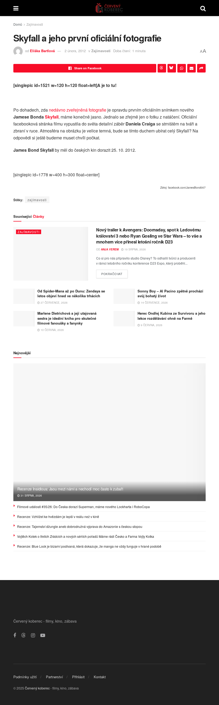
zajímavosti (37, 199)
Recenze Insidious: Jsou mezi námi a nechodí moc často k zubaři (70, 488)
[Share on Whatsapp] (181, 68)
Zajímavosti (34, 24)
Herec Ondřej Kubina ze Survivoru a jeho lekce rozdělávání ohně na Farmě (171, 316)
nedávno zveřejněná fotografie (77, 110)
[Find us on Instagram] (33, 635)
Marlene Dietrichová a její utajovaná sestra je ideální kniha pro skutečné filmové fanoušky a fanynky (66, 318)
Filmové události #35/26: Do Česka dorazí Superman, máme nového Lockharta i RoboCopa (83, 506)
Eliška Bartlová (42, 50)
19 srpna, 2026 (135, 249)
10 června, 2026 (52, 330)
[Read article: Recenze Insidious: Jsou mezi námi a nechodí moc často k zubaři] (109, 432)
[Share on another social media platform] (201, 68)
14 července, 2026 (154, 302)
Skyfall (51, 117)
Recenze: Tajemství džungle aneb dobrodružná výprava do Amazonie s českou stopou (79, 526)
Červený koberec (37, 688)
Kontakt (100, 676)
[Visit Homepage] (109, 8)
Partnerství (54, 676)
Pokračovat (114, 273)
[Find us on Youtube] (42, 635)
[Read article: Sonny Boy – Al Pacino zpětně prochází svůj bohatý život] (124, 296)
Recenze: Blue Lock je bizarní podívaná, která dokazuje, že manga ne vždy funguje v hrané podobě (89, 546)
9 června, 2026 (151, 325)
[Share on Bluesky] (171, 68)
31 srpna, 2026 (31, 495)
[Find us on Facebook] (14, 635)
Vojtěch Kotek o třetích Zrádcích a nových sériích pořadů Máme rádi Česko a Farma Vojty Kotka (85, 536)
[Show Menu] (15, 8)
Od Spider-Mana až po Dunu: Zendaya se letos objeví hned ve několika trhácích (71, 293)
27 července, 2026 (54, 302)
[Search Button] (203, 8)
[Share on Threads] (162, 68)
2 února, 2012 (75, 50)
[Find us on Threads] (23, 635)
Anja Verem (110, 249)
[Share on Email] (191, 68)
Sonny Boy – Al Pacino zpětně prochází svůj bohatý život (170, 293)
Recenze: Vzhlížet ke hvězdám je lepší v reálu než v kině (58, 516)
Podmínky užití (25, 676)
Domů (17, 24)
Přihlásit (78, 676)
